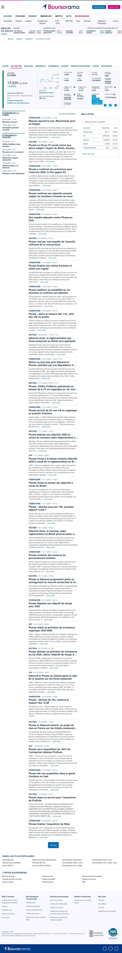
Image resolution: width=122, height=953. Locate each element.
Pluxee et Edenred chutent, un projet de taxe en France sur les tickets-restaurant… (53, 726)
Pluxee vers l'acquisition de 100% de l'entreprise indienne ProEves (49, 750)
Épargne (20, 16)
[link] (4, 906)
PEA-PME (95, 99)
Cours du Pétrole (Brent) (41, 865)
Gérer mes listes (88, 154)
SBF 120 (42, 98)
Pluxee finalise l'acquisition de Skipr (49, 824)
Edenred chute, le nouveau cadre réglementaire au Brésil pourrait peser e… (52, 532)
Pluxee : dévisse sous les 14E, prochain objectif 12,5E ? (51, 508)
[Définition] (74, 87)
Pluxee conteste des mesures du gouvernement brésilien (47, 556)
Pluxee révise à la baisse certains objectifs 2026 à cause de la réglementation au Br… (53, 460)
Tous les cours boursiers (11, 862)
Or (84, 136)
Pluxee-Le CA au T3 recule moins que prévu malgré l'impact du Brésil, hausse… (52, 146)
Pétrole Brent (87, 132)
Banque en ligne (8, 876)
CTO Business (97, 102)
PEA (93, 96)
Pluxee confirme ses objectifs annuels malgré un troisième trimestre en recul (51, 195)
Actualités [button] (8, 21)
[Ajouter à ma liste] (115, 105)
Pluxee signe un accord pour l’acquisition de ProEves (52, 799)
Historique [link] (106, 66)
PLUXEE (11, 75)
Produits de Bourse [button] (42, 22)
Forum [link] (95, 66)
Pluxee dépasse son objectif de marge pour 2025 (50, 604)
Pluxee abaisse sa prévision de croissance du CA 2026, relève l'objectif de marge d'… (53, 653)
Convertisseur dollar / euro (72, 862)
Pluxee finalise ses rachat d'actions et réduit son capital (50, 267)
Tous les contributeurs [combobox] (67, 113)
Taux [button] (78, 21)
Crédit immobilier (48, 879)
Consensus (53, 66)
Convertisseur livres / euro (102, 860)
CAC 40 (86, 140)
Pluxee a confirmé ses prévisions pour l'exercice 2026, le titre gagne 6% (50, 170)
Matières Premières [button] (101, 22)
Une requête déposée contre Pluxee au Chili (50, 219)
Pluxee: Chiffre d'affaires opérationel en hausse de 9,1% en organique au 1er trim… (53, 387)
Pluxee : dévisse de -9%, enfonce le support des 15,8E (49, 701)
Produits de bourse (80, 66)
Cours (5, 66)
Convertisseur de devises (71, 860)
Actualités (16, 66)
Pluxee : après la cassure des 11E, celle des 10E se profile (51, 315)
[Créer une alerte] (105, 105)
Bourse (8, 16)
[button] (2, 7)
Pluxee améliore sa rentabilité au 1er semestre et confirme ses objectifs (49, 291)
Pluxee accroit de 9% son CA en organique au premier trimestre (53, 412)
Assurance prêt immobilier (92, 876)
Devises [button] (87, 21)
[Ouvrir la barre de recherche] (86, 7)
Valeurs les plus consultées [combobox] (95, 122)
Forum (115, 21)
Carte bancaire (8, 882)
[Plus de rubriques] (117, 66)
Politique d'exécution (15, 100)
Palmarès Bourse (38, 862)
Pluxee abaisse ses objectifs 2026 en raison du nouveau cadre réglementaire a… (53, 436)
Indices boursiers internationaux (44, 860)
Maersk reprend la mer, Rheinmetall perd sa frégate (52, 122)
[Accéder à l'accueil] (3, 38)
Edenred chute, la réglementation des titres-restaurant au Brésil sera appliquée (52, 339)
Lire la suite (56, 137)
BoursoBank (82, 16)
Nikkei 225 (5, 28)
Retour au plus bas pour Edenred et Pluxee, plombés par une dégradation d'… (52, 363)
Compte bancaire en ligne (12, 879)
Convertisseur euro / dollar (72, 865)
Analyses (28, 66)
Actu (68, 16)
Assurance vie (47, 876)
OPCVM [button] (69, 21)
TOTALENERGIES (89, 148)
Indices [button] (28, 21)
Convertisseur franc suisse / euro (104, 862)
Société (64, 66)
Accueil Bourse (8, 860)
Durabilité (40, 66)
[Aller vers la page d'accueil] (61, 7)
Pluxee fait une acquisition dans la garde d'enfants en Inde (52, 775)
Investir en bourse (89, 879)
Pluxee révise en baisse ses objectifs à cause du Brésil (51, 484)
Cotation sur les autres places (18, 103)
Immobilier (46, 16)
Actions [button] (18, 21)
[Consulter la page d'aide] (90, 7)
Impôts (59, 16)
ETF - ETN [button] (57, 22)
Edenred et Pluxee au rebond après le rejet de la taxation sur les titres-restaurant (53, 677)
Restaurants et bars (46, 92)
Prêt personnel (47, 882)
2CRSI (85, 144)
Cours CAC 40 (7, 865)
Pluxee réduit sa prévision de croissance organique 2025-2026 (52, 629)
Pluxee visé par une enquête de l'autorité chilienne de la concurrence (52, 243)
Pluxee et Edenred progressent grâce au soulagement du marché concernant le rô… (53, 580)
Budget (33, 16)
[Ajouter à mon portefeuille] (110, 105)
